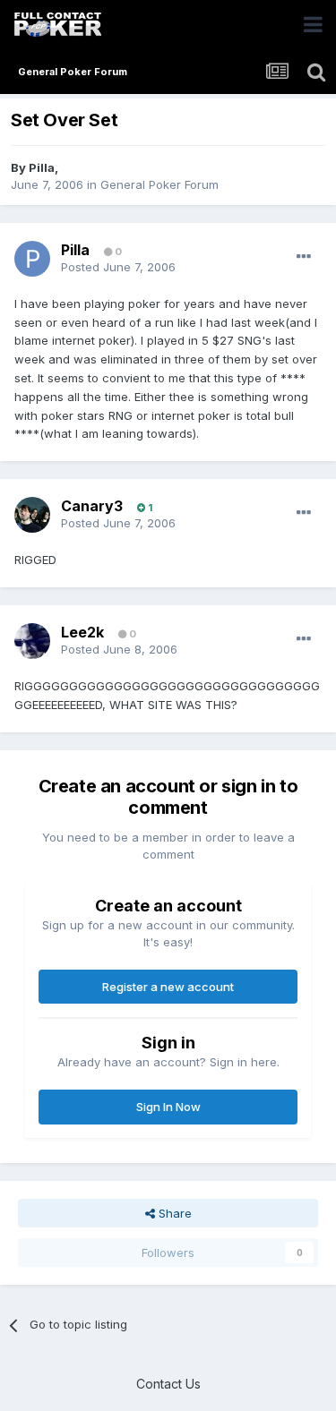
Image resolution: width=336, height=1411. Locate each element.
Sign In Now (168, 1106)
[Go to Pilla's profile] (32, 259)
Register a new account (168, 986)
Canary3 (92, 506)
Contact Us (168, 1383)
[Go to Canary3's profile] (32, 515)
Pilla (42, 167)
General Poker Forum (159, 184)
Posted (118, 267)
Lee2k (82, 632)
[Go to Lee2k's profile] (32, 641)
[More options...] (304, 257)
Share (173, 1213)
